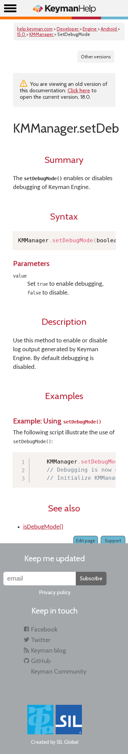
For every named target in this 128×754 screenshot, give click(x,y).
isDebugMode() (43, 527)
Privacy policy (55, 592)
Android (109, 29)
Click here (79, 90)
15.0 (21, 34)
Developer (68, 29)
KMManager (41, 34)
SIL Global (68, 742)
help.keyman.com (35, 29)
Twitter (41, 640)
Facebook (44, 629)
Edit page (85, 540)
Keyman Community (58, 671)
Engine (90, 29)
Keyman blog (48, 650)
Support (113, 540)
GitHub (41, 661)
